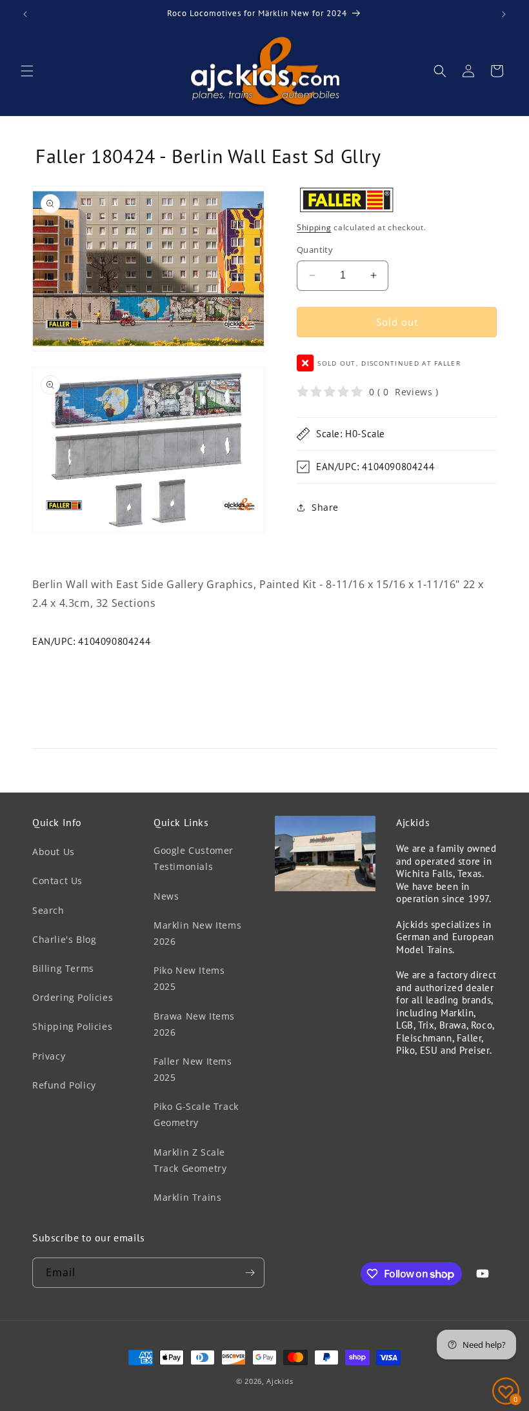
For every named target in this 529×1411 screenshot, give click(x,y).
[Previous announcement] (25, 14)
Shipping (314, 227)
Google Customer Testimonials (194, 858)
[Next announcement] (504, 14)
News (166, 896)
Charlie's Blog (64, 939)
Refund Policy (64, 1085)
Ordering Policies (72, 997)
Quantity (315, 249)
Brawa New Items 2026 (194, 1024)
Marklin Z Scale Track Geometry (190, 1160)
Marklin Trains (187, 1197)
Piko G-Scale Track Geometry (196, 1114)
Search (48, 910)
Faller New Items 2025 (193, 1069)
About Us (53, 851)
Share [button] (325, 507)
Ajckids (279, 1381)
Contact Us (57, 880)
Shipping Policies (72, 1026)
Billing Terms (63, 968)
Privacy (48, 1056)
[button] (27, 71)
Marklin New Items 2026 (197, 933)
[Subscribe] (249, 1273)
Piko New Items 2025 (189, 978)
